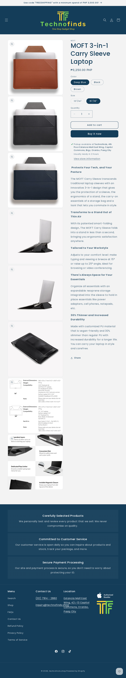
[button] (6, 20)
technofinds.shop (57, 671)
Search (12, 598)
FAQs (10, 612)
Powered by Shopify (75, 671)
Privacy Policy (15, 632)
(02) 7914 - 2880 (46, 598)
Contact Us (14, 619)
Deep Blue (80, 82)
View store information (87, 158)
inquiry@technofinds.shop (52, 605)
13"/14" (79, 101)
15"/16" (93, 101)
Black (97, 82)
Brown (77, 89)
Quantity (75, 107)
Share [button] (77, 357)
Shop (10, 605)
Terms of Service (18, 639)
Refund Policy (15, 625)
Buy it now (94, 133)
